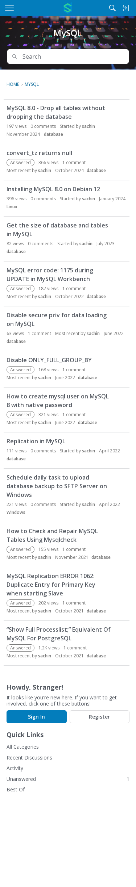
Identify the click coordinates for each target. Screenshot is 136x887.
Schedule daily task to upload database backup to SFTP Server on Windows (57, 486)
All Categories (23, 746)
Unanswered (21, 778)
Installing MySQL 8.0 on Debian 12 (53, 189)
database (53, 134)
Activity (15, 768)
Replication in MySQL (36, 441)
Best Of (16, 789)
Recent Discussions (29, 757)
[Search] (112, 8)
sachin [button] (88, 126)
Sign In (36, 716)
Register (99, 716)
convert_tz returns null (39, 153)
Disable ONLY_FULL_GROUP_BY (49, 360)
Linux (12, 207)
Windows (16, 512)
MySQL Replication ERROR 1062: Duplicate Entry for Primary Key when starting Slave (51, 584)
